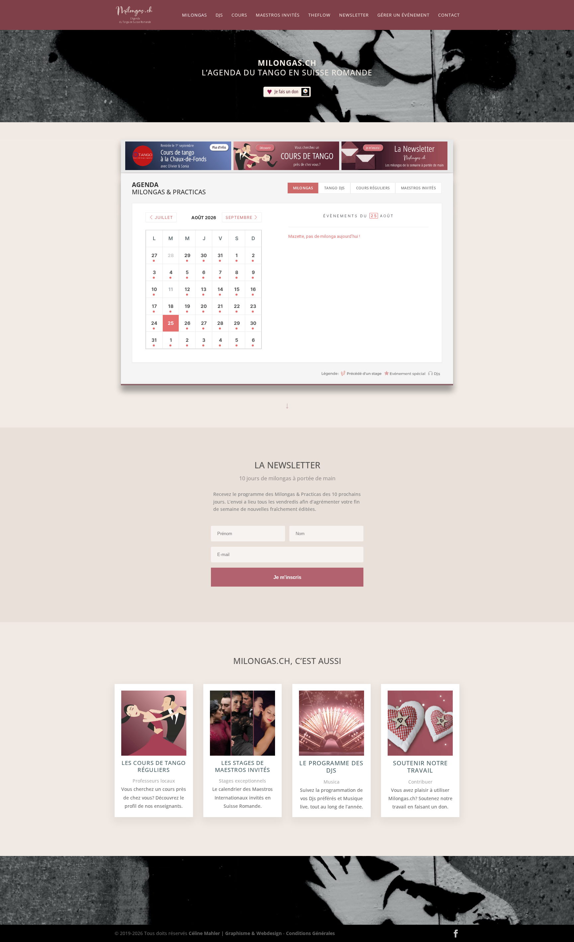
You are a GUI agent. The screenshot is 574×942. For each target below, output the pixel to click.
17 (154, 306)
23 (253, 306)
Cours (239, 15)
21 (220, 306)
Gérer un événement (403, 15)
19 (187, 306)
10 (154, 289)
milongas (303, 187)
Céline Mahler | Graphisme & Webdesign (235, 933)
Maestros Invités (278, 15)
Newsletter (354, 15)
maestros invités (418, 187)
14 (220, 289)
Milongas (194, 15)
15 (236, 289)
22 (237, 306)
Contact (449, 15)
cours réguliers (373, 187)
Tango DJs (334, 187)
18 (170, 306)
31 (220, 255)
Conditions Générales (310, 933)
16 (253, 289)
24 (154, 323)
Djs (219, 15)
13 (203, 289)
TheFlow (319, 15)
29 (187, 255)
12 (187, 289)
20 (204, 306)
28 (220, 323)
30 (204, 255)
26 (187, 323)
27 (154, 255)
